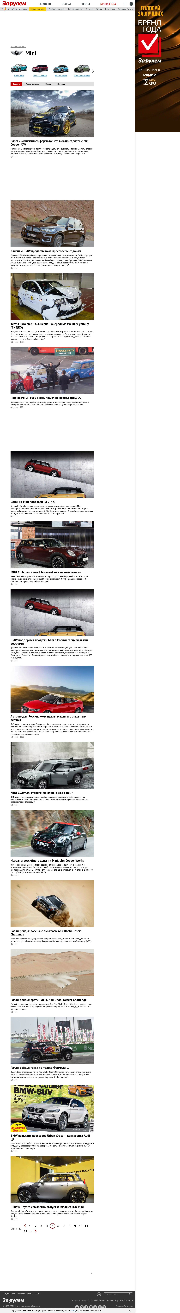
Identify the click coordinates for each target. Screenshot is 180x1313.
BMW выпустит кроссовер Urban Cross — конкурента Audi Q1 (50, 1137)
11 (86, 1226)
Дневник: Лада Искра (128, 9)
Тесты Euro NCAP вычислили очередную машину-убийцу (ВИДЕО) (50, 325)
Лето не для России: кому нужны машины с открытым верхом (48, 718)
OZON (90, 1300)
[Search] (130, 1294)
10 (81, 1226)
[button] (130, 1311)
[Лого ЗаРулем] (14, 3)
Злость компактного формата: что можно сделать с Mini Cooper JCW (50, 142)
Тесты (85, 4)
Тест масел (110, 9)
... (31, 1231)
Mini (30, 53)
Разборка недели (57, 9)
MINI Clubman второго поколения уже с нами (42, 793)
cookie (73, 1311)
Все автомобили (18, 46)
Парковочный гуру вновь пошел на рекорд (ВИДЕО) (46, 398)
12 (25, 1231)
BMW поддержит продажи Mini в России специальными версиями (49, 641)
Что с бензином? (75, 9)
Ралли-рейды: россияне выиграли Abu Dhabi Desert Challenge (46, 932)
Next (93, 71)
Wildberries (100, 1300)
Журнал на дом (37, 9)
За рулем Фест (9, 1293)
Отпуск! (89, 9)
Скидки (99, 9)
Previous (12, 71)
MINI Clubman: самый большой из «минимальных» (46, 572)
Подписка (128, 1300)
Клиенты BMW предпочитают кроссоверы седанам (46, 251)
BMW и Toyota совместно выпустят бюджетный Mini (47, 1207)
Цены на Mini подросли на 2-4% (33, 502)
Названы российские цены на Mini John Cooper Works (47, 860)
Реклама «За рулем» (124, 1306)
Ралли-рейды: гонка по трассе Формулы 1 (40, 1068)
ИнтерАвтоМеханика (17, 9)
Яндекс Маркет (114, 1300)
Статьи (66, 4)
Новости (45, 4)
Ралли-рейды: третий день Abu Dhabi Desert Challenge (49, 1000)
